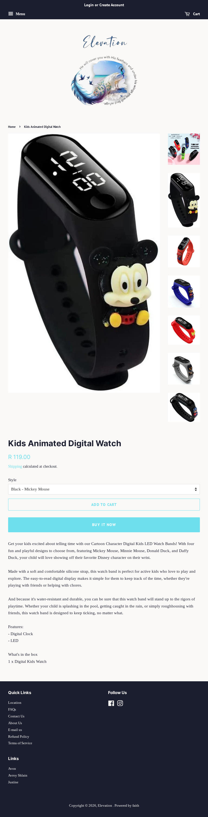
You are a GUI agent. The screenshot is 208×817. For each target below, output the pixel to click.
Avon (12, 769)
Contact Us (16, 716)
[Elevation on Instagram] (120, 705)
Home (12, 127)
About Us (15, 723)
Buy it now (104, 524)
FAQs (12, 709)
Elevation (105, 805)
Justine (13, 782)
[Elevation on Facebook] (111, 705)
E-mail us (15, 730)
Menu (20, 14)
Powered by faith (127, 805)
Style (12, 480)
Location (14, 703)
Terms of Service (20, 743)
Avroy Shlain (17, 775)
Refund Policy (18, 737)
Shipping (15, 466)
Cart (196, 13)
